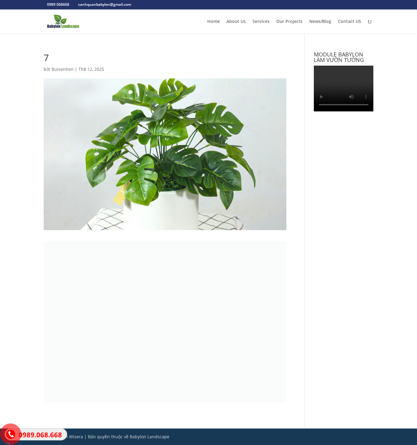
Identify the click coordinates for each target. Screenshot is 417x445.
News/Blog (320, 21)
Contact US (349, 21)
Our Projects (289, 21)
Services (261, 21)
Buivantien (63, 69)
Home (213, 21)
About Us (236, 21)
